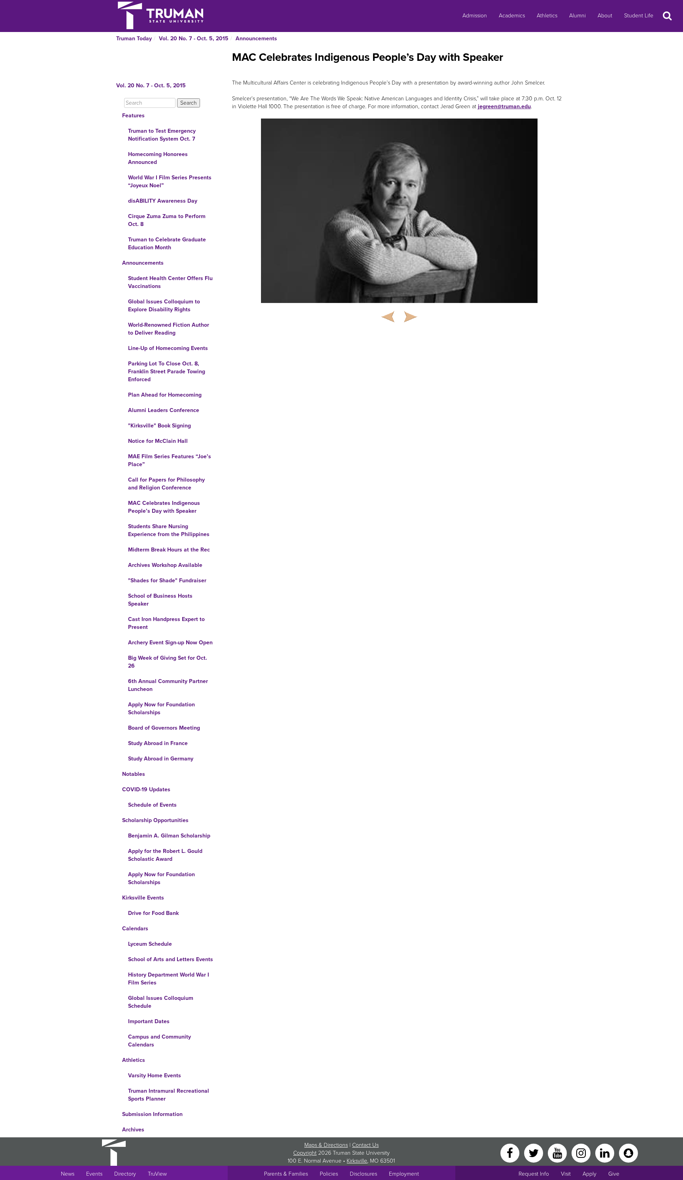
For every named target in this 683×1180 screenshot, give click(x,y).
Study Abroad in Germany (160, 758)
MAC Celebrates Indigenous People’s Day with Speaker (164, 507)
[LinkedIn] (605, 1152)
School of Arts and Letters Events (170, 959)
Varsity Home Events (154, 1075)
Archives (133, 1129)
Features (133, 115)
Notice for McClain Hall (158, 441)
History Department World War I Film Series (168, 978)
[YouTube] (558, 1152)
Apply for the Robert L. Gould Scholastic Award (165, 855)
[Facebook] (511, 1152)
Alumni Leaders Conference (163, 410)
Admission (474, 15)
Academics (512, 15)
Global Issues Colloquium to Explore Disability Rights (164, 305)
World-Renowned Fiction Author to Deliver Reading (168, 329)
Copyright (305, 1153)
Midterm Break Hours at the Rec (169, 549)
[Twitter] (534, 1152)
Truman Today (134, 38)
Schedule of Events (152, 805)
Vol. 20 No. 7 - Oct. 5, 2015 (193, 38)
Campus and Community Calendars (159, 1040)
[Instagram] (582, 1152)
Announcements (256, 38)
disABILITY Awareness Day (162, 201)
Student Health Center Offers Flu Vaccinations (170, 282)
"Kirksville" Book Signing (159, 425)
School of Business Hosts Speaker (160, 600)
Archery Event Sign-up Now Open (170, 642)
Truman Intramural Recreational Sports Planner (168, 1095)
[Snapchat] (628, 1152)
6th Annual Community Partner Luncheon (168, 685)
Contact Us (365, 1145)
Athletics (547, 15)
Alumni (577, 15)
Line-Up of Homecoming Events (168, 348)
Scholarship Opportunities (155, 820)
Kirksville (357, 1160)
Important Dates (149, 1021)
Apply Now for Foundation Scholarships (161, 708)
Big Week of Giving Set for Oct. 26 (167, 662)
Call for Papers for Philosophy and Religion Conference (166, 483)
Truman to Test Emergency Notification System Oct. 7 (162, 135)
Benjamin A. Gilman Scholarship (169, 835)
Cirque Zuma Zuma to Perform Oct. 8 (167, 220)
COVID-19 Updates (146, 789)
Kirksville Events (143, 897)
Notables (133, 774)
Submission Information (152, 1114)
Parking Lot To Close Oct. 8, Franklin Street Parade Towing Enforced (166, 371)
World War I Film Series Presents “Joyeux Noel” (169, 181)
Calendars (135, 928)
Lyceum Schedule (150, 944)
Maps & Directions (326, 1145)
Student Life (638, 15)
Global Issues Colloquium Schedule (160, 1002)
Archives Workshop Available (165, 565)
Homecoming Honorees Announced (158, 158)
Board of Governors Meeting (164, 728)
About (605, 15)
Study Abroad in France (158, 743)
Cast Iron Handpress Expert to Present (166, 623)
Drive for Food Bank (153, 913)
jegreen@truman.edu (504, 106)
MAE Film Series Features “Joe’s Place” (169, 460)
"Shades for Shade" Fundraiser (167, 580)
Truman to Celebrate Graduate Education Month (167, 243)
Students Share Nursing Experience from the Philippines (168, 530)
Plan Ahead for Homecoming (165, 394)
